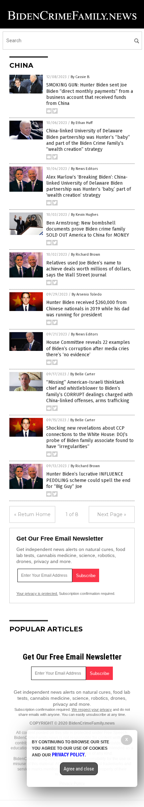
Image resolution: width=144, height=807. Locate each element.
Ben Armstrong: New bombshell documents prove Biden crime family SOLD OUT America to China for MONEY (87, 229)
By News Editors (84, 169)
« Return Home (32, 514)
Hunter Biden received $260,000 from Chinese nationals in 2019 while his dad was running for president (87, 308)
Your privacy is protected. (37, 594)
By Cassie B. (80, 77)
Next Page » (111, 514)
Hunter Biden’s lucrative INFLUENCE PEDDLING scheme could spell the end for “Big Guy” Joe (88, 480)
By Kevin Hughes (84, 214)
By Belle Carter (82, 374)
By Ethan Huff (81, 123)
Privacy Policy (68, 754)
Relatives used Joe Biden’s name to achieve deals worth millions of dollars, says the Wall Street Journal (88, 269)
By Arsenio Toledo (87, 294)
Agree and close (79, 768)
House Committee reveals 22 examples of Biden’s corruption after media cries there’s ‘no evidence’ (88, 348)
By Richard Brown (85, 254)
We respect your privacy (92, 709)
